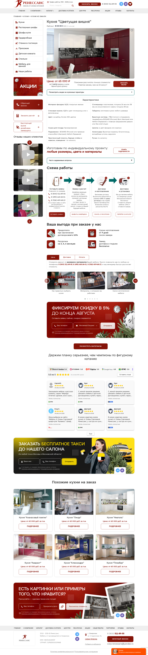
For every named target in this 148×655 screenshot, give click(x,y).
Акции (107, 11)
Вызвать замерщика (79, 214)
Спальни (23, 59)
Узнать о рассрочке (101, 214)
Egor (115, 383)
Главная (22, 11)
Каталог (49, 11)
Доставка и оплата (66, 11)
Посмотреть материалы (91, 346)
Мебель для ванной (24, 65)
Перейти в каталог (124, 214)
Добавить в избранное (93, 644)
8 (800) (115, 634)
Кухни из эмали (38, 16)
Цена (53, 257)
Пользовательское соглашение (86, 651)
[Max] (126, 4)
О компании (35, 11)
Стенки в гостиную (28, 43)
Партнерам (110, 628)
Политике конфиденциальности (64, 333)
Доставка (67, 257)
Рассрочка (95, 11)
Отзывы (118, 11)
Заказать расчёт (124, 84)
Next (30, 221)
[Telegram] (121, 4)
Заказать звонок (90, 4)
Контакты (130, 11)
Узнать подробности (123, 150)
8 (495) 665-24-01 (109, 1)
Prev (30, 143)
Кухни (26, 16)
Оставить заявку (56, 214)
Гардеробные (25, 38)
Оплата (82, 257)
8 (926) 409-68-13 (109, 7)
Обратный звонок (120, 639)
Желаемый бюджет (87, 325)
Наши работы (25, 71)
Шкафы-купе (25, 33)
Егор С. (57, 409)
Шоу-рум (82, 11)
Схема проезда (91, 639)
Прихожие (24, 48)
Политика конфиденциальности (62, 651)
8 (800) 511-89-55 (109, 4)
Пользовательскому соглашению (83, 333)
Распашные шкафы (28, 27)
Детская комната (27, 54)
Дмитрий (117, 409)
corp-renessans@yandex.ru (120, 644)
